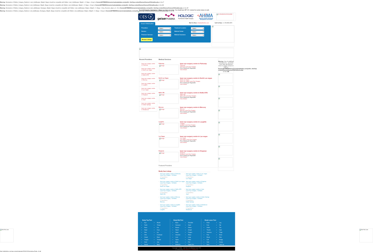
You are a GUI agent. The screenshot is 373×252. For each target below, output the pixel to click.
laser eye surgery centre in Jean (148, 99)
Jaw (158, 242)
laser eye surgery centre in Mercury (148, 79)
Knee (208, 222)
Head (145, 230)
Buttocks (177, 244)
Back (176, 222)
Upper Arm (191, 244)
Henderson (189, 209)
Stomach (177, 225)
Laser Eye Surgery (190, 66)
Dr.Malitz (174, 175)
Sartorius (209, 232)
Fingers (190, 232)
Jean (187, 194)
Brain (158, 237)
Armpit (190, 230)
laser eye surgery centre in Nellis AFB (148, 74)
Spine (177, 239)
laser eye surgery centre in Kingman (148, 94)
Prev (140, 16)
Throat (158, 225)
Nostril (146, 244)
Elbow (189, 227)
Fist (189, 242)
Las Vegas (162, 136)
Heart (176, 232)
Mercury (161, 107)
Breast (177, 227)
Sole (208, 242)
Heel (220, 230)
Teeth (145, 225)
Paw (208, 234)
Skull (145, 242)
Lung (189, 237)
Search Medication (147, 23)
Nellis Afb (161, 92)
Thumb (208, 230)
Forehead (159, 234)
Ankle (208, 227)
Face (158, 230)
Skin (145, 232)
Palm (189, 239)
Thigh (220, 232)
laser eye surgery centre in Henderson (148, 108)
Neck (158, 244)
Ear (158, 227)
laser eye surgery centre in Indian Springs (148, 104)
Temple (159, 239)
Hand (189, 225)
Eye (145, 222)
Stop (187, 23)
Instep (221, 242)
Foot (208, 225)
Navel (177, 230)
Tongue (146, 239)
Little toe (221, 244)
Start (185, 23)
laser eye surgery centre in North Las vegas (148, 69)
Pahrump (161, 63)
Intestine (177, 234)
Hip (220, 225)
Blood (208, 237)
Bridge (221, 239)
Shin (220, 237)
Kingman (161, 151)
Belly (176, 242)
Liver (176, 237)
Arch (208, 244)
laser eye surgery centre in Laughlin (148, 84)
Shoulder (190, 222)
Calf (208, 239)
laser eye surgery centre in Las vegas (148, 89)
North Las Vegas (163, 78)
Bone (220, 234)
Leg (220, 222)
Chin (145, 234)
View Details (183, 69)
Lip (158, 232)
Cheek (146, 237)
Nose (145, 227)
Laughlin (161, 122)
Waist (189, 234)
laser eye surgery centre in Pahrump (148, 64)
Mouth (158, 222)
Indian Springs (190, 202)
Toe (220, 227)
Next (232, 16)
